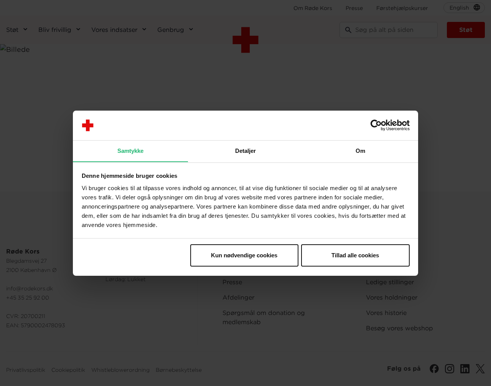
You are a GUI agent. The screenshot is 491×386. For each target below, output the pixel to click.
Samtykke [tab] (130, 150)
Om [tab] (360, 150)
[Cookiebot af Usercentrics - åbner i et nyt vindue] (376, 125)
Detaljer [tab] (245, 150)
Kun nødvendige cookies (244, 255)
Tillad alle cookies (355, 255)
